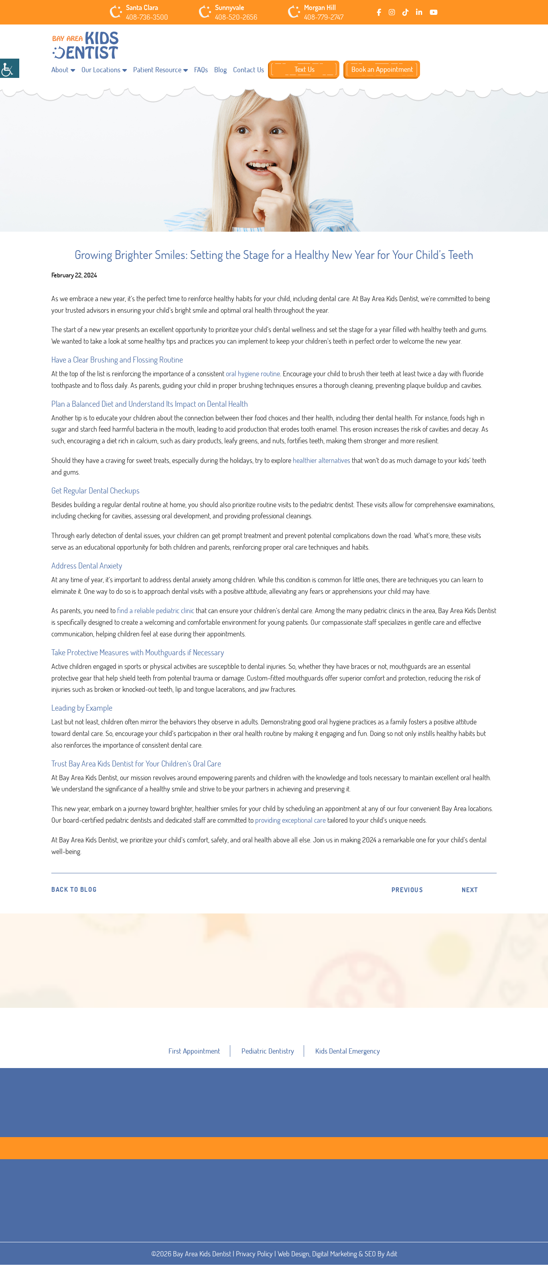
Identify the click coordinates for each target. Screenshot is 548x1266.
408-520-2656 (236, 17)
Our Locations (100, 69)
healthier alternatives (321, 460)
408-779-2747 (323, 17)
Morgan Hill (320, 7)
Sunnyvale (229, 7)
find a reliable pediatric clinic (155, 610)
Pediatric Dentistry (268, 1050)
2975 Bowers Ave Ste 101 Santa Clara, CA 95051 (159, 1239)
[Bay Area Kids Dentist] (85, 45)
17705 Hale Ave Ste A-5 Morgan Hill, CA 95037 (386, 1239)
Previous (407, 890)
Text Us (304, 69)
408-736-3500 (147, 17)
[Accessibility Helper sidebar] (9, 68)
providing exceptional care (290, 819)
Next (470, 890)
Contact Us (248, 69)
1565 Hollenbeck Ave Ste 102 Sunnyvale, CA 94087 (275, 1239)
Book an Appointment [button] (275, 1014)
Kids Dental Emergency (347, 1050)
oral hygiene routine (252, 373)
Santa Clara (142, 7)
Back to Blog (74, 889)
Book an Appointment (382, 69)
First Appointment (194, 1050)
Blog (220, 69)
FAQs (201, 69)
